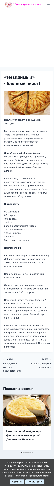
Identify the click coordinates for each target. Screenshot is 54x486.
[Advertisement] (27, 39)
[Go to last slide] (7, 422)
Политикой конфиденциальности (31, 475)
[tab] (21, 452)
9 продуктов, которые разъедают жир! (12, 365)
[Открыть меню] (48, 5)
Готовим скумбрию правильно (40, 363)
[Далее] (47, 422)
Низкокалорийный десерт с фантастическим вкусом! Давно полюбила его (24, 435)
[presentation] (27, 410)
